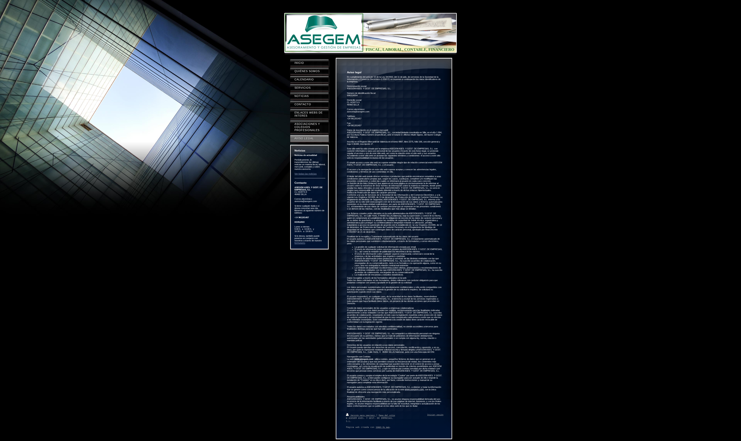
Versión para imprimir (362, 415)
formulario (299, 243)
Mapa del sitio (387, 415)
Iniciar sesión (435, 415)
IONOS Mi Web (383, 427)
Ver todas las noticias (305, 174)
